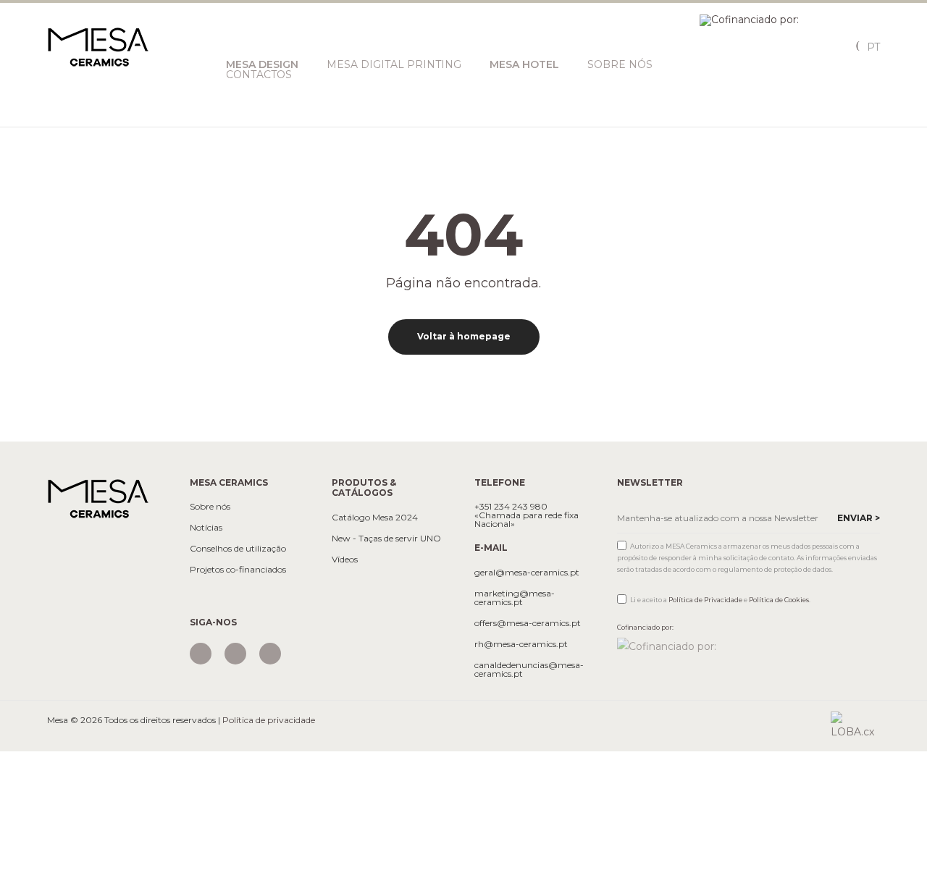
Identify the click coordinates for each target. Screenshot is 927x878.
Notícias (206, 527)
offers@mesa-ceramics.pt (527, 623)
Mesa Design (262, 64)
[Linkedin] (270, 653)
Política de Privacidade (705, 600)
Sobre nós (620, 64)
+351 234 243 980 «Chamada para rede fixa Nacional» (526, 515)
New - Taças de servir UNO (386, 538)
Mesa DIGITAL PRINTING (394, 64)
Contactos (259, 74)
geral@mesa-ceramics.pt (526, 572)
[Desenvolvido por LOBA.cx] (855, 724)
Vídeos (345, 559)
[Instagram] (200, 653)
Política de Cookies (779, 600)
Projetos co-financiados (238, 569)
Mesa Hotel (524, 64)
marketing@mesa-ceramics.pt (514, 598)
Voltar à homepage (464, 336)
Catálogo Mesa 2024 (375, 517)
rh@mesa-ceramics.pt (521, 644)
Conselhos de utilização (238, 548)
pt (873, 47)
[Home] (97, 498)
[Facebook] (235, 653)
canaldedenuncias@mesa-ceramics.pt (529, 669)
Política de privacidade (268, 719)
